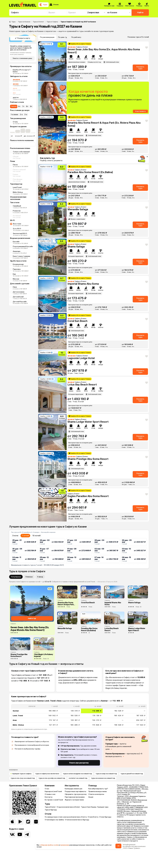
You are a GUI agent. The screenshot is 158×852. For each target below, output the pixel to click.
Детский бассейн (20, 302)
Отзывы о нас (50, 794)
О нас (47, 789)
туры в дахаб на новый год (132, 774)
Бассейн (16, 242)
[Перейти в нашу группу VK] (12, 834)
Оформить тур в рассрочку (76, 794)
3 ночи (15, 535)
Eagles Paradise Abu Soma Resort (88, 496)
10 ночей (36, 535)
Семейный (17, 206)
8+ (27, 106)
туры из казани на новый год (103, 778)
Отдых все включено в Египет (68, 807)
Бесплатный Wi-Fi (20, 233)
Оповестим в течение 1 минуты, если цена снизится (20, 53)
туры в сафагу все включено (47, 774)
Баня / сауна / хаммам (21, 256)
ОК (118, 846)
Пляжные (29, 577)
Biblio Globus (18, 192)
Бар (14, 274)
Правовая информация (126, 845)
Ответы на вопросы (96, 794)
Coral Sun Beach (77, 321)
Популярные (16, 577)
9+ (31, 106)
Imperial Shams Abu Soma (83, 283)
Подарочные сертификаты (75, 791)
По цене (61, 37)
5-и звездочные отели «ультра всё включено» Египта (66, 817)
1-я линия (14, 115)
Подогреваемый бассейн (23, 246)
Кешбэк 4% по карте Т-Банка (22, 71)
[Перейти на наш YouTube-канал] (20, 834)
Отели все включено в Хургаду (77, 820)
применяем (64, 845)
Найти (140, 12)
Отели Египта (93, 817)
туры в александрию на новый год (77, 774)
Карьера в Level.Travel (53, 791)
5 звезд (40, 577)
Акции (90, 797)
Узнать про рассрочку (79, 763)
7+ (23, 106)
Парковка (16, 269)
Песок (15, 165)
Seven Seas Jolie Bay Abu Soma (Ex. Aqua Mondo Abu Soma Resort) (104, 51)
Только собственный (21, 152)
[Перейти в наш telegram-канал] (27, 834)
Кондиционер (18, 264)
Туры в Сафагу (52, 22)
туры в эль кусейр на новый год (52, 778)
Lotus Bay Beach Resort (82, 384)
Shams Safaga (76, 246)
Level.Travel (17, 187)
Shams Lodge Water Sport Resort (88, 421)
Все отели (17, 224)
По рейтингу (76, 37)
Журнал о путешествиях (74, 800)
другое (16, 97)
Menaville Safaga (78, 209)
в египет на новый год (78, 778)
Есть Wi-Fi (17, 229)
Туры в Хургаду (51, 810)
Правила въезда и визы (97, 791)
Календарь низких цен (73, 789)
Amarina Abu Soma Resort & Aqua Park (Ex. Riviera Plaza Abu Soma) (104, 124)
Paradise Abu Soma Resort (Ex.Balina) (90, 172)
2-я (21, 115)
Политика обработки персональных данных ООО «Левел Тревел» (131, 847)
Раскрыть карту (23, 38)
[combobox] (28, 12)
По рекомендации (47, 37)
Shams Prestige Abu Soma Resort (88, 459)
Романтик (17, 211)
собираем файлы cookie (49, 845)
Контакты (48, 797)
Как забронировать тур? (98, 789)
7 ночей (25, 535)
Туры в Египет (38, 22)
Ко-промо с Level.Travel (54, 800)
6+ (19, 106)
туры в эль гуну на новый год (23, 778)
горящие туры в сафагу (21, 774)
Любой (13, 106)
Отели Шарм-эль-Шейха (54, 820)
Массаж (16, 279)
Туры (13, 22)
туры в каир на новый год (106, 774)
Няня (15, 287)
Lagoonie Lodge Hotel (81, 358)
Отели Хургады (105, 817)
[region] (79, 715)
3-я (25, 115)
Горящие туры (102, 807)
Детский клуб (18, 297)
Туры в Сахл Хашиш (88, 807)
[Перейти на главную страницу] (22, 4)
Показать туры (140, 68)
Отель (15, 122)
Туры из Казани (24, 22)
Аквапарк (16, 251)
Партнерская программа (75, 797)
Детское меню (18, 292)
